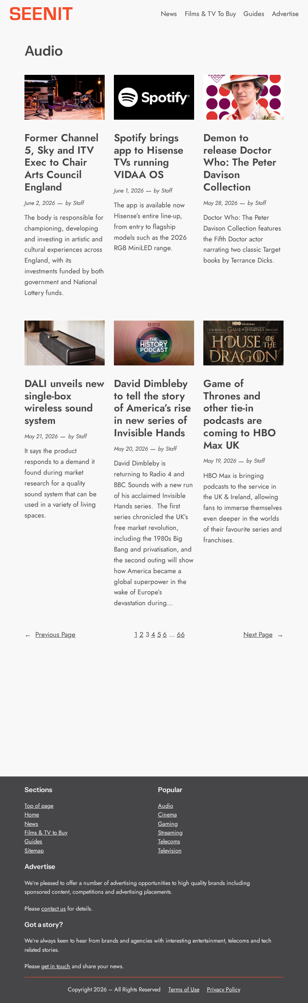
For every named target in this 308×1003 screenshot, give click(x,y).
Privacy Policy (223, 989)
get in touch (55, 966)
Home (31, 814)
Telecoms (169, 841)
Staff (78, 203)
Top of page (38, 806)
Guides (33, 841)
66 (181, 634)
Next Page (263, 634)
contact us (53, 909)
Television (170, 851)
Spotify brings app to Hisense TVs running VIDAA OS (148, 156)
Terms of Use (183, 989)
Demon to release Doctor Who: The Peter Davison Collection (239, 163)
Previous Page (49, 634)
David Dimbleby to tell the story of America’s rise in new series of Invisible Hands (152, 408)
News (31, 824)
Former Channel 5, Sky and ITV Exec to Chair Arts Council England (61, 163)
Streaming (170, 832)
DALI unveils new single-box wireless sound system (64, 402)
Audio (165, 806)
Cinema (167, 814)
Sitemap (34, 851)
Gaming (168, 824)
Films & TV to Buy (45, 832)
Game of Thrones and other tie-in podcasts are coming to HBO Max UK (239, 415)
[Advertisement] (154, 704)
